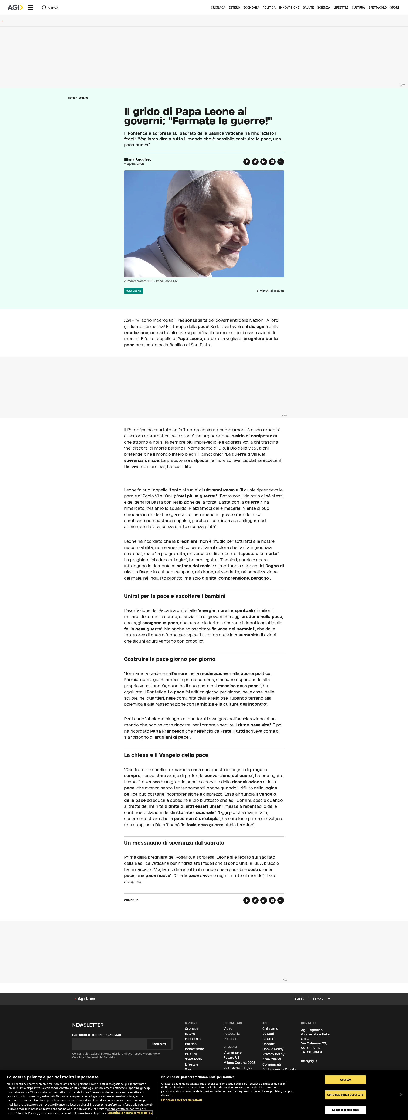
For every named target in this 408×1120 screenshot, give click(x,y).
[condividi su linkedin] (263, 161)
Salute (308, 7)
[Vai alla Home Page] (15, 7)
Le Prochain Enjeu (238, 1068)
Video (228, 1029)
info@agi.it (309, 1061)
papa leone (133, 290)
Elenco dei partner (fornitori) (181, 1100)
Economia (251, 7)
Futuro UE (231, 1058)
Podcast (230, 1039)
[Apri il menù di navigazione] (31, 7)
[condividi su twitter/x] (255, 161)
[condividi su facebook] (246, 161)
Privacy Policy (273, 1054)
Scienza (323, 7)
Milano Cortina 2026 (239, 1063)
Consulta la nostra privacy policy (130, 1113)
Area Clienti (271, 1059)
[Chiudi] (401, 1094)
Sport (395, 7)
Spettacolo (377, 7)
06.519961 (314, 1052)
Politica (269, 7)
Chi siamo (270, 1029)
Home (71, 97)
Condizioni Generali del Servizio (93, 1057)
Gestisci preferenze (345, 1109)
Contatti (268, 1044)
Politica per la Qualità (279, 1069)
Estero (234, 7)
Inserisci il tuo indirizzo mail (97, 1035)
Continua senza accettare (345, 1095)
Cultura (358, 7)
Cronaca (218, 7)
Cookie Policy (272, 1049)
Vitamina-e (233, 1052)
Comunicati (271, 1064)
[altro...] (280, 161)
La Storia (269, 1039)
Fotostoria (232, 1034)
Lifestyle (340, 7)
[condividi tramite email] (272, 161)
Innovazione (289, 7)
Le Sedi (268, 1034)
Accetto (345, 1079)
